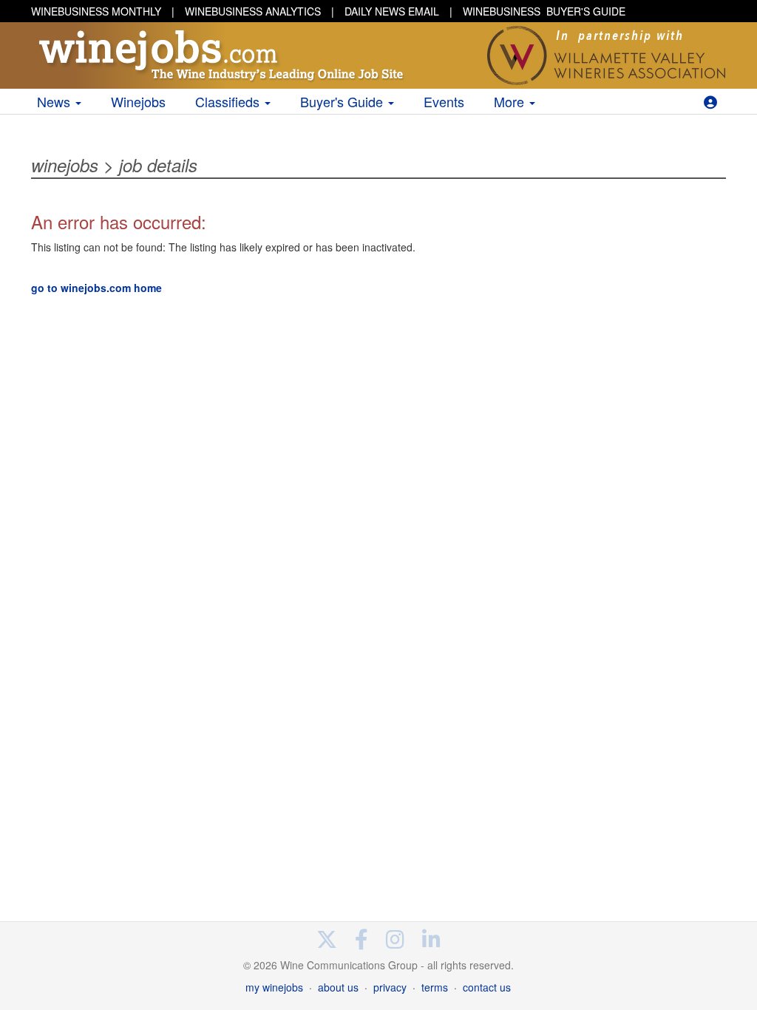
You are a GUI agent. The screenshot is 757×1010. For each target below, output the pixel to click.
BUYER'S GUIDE (544, 11)
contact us (487, 987)
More (511, 101)
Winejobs (138, 101)
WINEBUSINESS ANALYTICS (253, 11)
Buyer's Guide (343, 101)
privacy (390, 987)
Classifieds (229, 101)
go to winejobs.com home (96, 287)
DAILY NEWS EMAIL (391, 11)
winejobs (64, 164)
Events (444, 101)
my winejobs (274, 987)
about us (338, 987)
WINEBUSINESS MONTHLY (96, 11)
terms (434, 987)
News (55, 101)
